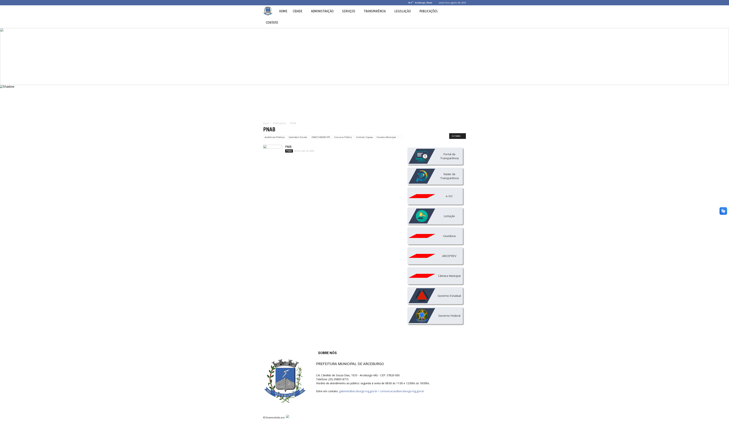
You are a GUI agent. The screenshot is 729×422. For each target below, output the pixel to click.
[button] (461, 16)
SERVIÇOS (348, 11)
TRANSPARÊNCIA (375, 11)
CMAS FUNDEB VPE (320, 137)
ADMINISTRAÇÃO (322, 11)
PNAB (288, 146)
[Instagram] (272, 2)
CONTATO (272, 22)
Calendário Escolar (298, 137)
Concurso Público (343, 137)
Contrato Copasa (364, 137)
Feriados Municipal (386, 137)
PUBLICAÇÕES (428, 11)
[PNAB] (272, 151)
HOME (283, 11)
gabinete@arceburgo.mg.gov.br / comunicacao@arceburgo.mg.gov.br (381, 391)
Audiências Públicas (275, 137)
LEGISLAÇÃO (402, 11)
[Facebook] (266, 2)
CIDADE (297, 11)
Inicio (266, 123)
